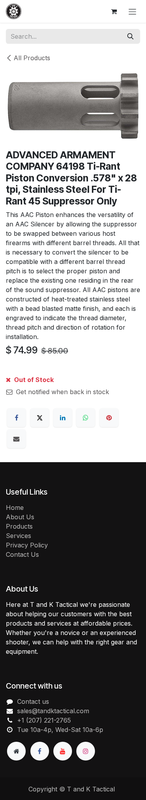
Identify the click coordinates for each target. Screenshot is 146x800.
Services (18, 536)
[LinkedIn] (62, 417)
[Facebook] (16, 417)
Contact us (33, 701)
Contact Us (22, 554)
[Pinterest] (109, 417)
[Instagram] (85, 751)
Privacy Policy (27, 545)
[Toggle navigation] (132, 11)
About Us (20, 517)
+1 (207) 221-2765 (44, 720)
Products (19, 526)
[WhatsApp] (85, 417)
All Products (32, 58)
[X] (39, 417)
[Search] (130, 36)
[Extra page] (16, 751)
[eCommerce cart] (113, 11)
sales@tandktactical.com (53, 711)
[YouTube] (62, 751)
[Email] (16, 438)
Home (15, 507)
